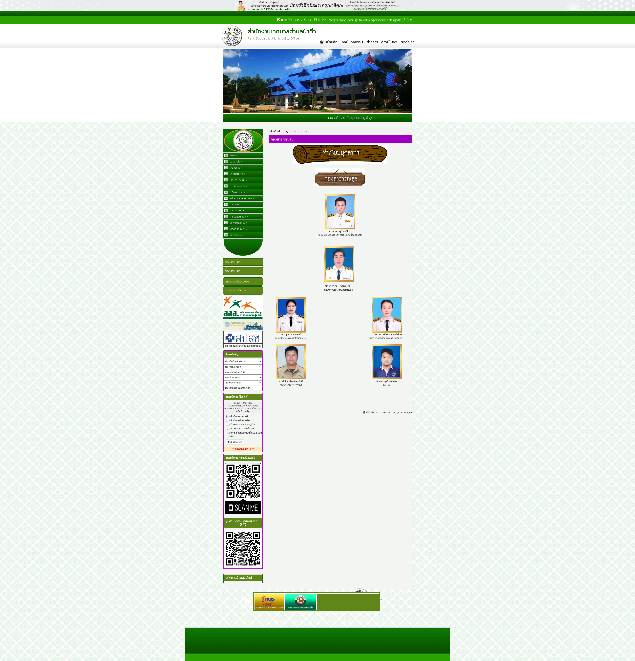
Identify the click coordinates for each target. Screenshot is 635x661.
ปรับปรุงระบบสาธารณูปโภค (242, 424)
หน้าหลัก (330, 42)
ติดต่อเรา (407, 42)
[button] (228, 50)
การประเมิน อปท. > (238, 217)
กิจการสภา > (235, 204)
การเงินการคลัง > (238, 186)
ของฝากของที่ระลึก (235, 290)
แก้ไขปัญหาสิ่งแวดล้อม (240, 420)
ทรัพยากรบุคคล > (238, 192)
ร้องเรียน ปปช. (233, 262)
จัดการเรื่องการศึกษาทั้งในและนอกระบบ (245, 434)
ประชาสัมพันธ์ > (237, 174)
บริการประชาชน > (238, 223)
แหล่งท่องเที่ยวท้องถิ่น (237, 281)
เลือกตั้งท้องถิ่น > (238, 229)
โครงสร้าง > (235, 168)
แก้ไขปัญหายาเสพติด (239, 416)
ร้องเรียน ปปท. (233, 271)
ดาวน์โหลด (389, 42)
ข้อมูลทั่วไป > (235, 161)
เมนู (286, 131)
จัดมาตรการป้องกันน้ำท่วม (241, 428)
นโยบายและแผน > (238, 180)
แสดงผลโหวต (236, 442)
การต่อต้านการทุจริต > (241, 210)
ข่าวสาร (372, 42)
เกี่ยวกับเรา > (236, 235)
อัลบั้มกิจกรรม (352, 42)
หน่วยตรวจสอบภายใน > (241, 198)
